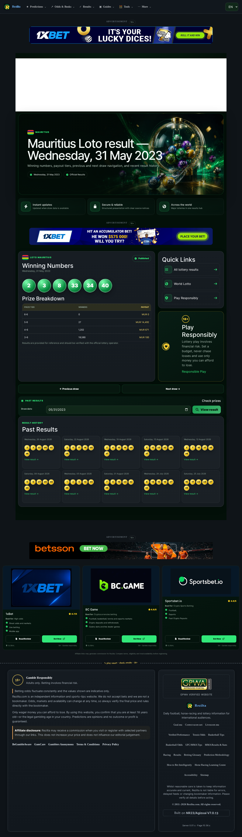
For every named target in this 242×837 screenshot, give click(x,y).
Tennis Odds (199, 734)
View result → (31, 459)
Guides (107, 6)
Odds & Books (63, 6)
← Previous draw (69, 388)
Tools (126, 6)
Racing (167, 754)
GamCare (39, 744)
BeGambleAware (21, 744)
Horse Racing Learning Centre (210, 764)
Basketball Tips (216, 734)
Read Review (25, 639)
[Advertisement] (121, 84)
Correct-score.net (193, 724)
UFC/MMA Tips (193, 744)
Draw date (26, 409)
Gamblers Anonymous (61, 744)
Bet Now (59, 639)
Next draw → (173, 388)
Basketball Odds (174, 744)
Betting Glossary (192, 754)
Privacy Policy (110, 744)
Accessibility (191, 775)
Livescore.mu (212, 724)
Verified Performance (179, 734)
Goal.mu (178, 724)
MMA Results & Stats (216, 744)
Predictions (36, 6)
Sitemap (204, 775)
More (144, 6)
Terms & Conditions (88, 744)
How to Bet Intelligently (179, 764)
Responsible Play (194, 371)
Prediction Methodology (216, 754)
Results (87, 6)
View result (209, 409)
